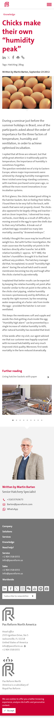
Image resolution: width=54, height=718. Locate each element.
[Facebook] (13, 57)
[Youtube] (34, 588)
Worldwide (8, 579)
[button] (49, 5)
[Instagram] (22, 588)
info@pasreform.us (12, 560)
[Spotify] (40, 588)
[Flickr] (46, 588)
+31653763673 (15, 499)
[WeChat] (28, 588)
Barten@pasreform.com (19, 504)
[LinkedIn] (4, 57)
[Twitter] (9, 58)
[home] (6, 4)
